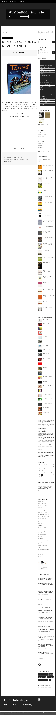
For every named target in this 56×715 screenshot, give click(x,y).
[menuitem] (5, 1)
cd (45, 677)
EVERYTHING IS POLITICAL (46, 67)
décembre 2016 (41, 132)
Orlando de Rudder (42, 505)
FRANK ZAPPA (43, 69)
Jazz (50, 680)
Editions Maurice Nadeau (43, 549)
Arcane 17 (40, 525)
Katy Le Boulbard (42, 486)
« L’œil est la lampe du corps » (45, 440)
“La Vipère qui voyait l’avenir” (45, 454)
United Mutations (42, 503)
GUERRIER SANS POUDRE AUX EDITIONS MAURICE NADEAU (45, 618)
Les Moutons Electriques (43, 540)
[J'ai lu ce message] (54, 712)
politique (45, 674)
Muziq (39, 520)
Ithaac (39, 556)
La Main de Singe (42, 518)
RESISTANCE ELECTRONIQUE (46, 94)
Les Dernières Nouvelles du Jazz (45, 554)
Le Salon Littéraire (42, 534)
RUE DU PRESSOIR (44, 98)
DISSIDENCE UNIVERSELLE (46, 65)
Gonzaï (40, 536)
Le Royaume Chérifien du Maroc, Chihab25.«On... (45, 427)
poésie (52, 677)
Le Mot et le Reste (42, 527)
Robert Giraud (41, 510)
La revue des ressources (43, 514)
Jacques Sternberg (42, 512)
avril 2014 (40, 140)
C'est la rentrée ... (42, 451)
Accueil (4, 1)
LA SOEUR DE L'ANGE (45, 75)
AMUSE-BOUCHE (44, 61)
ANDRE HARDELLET (44, 63)
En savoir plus (7, 713)
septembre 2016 (42, 134)
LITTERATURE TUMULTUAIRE (16, 157)
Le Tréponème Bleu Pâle (43, 516)
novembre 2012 (41, 149)
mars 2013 (40, 147)
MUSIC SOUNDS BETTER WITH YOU (46, 87)
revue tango (10, 159)
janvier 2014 (41, 141)
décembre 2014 (41, 136)
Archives (13, 1)
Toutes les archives (45, 151)
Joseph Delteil (41, 501)
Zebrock (40, 547)
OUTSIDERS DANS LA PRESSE (46, 601)
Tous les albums (44, 124)
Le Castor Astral (41, 529)
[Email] (39, 665)
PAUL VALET (43, 92)
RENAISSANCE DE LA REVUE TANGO (19, 44)
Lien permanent (10, 155)
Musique (51, 674)
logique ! (40, 437)
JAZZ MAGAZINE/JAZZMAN (45, 71)
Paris (48, 677)
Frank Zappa (41, 680)
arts (27, 159)
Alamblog (40, 507)
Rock (47, 680)
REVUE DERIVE (43, 96)
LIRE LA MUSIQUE (44, 80)
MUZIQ (41, 89)
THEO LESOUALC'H (44, 102)
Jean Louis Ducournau (19, 148)
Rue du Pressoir (41, 521)
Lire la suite (40, 33)
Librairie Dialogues (42, 531)
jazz (18, 159)
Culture (40, 674)
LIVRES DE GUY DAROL (45, 84)
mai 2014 (40, 138)
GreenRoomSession (42, 545)
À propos (22, 1)
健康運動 (44, 431)
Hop (39, 509)
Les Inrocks (40, 538)
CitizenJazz (40, 542)
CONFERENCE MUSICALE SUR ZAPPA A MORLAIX (46, 487)
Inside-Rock (40, 523)
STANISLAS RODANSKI (45, 100)
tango (15, 159)
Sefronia (40, 532)
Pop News (40, 553)
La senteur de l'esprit (49, 444)
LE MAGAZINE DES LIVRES (45, 78)
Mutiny (40, 444)
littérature (22, 159)
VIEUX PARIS (43, 104)
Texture (40, 543)
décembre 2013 (41, 143)
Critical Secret (41, 551)
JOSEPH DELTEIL (43, 73)
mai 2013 (40, 145)
